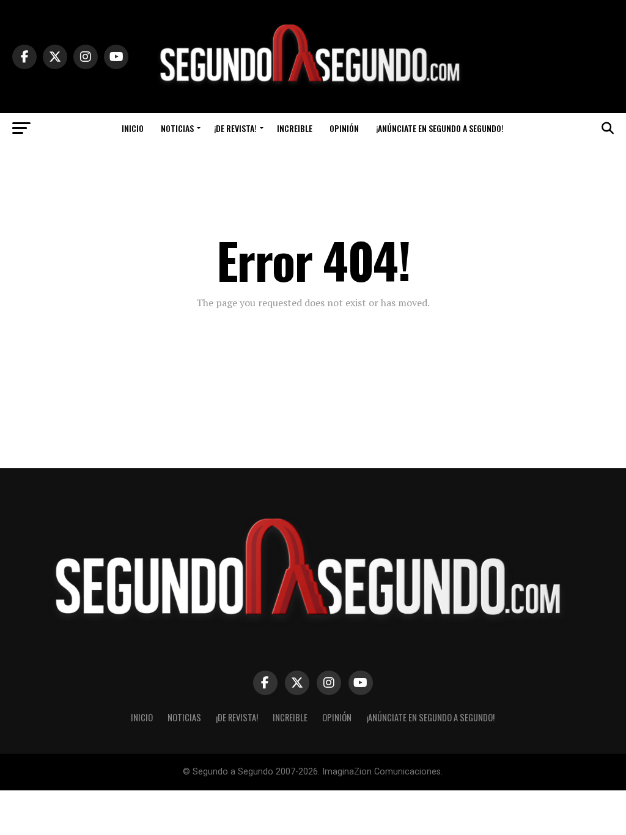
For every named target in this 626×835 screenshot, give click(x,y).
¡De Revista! (235, 128)
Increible (294, 128)
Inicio (133, 128)
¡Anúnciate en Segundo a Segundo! (440, 128)
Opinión (344, 128)
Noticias (177, 128)
